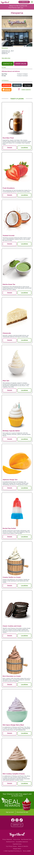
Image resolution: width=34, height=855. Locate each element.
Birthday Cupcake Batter (11, 431)
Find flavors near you (16, 7)
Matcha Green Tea (9, 284)
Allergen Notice (17, 848)
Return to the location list (18, 6)
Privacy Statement (7, 839)
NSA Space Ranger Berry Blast (13, 725)
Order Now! (24, 2)
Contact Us (7, 64)
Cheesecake (7, 333)
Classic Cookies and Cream (12, 626)
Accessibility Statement (22, 841)
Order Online (20, 64)
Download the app (22, 812)
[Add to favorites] (30, 17)
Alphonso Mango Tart (10, 479)
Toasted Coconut (8, 235)
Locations (24, 147)
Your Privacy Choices (11, 846)
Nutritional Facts (10, 841)
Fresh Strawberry (9, 188)
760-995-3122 (6, 58)
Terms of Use (16, 839)
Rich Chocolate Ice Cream (12, 676)
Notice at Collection (23, 846)
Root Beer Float (8, 138)
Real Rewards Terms (26, 839)
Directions (5, 48)
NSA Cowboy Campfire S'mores (14, 774)
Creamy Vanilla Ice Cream (12, 577)
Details (9, 147)
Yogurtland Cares (17, 844)
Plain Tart (6, 380)
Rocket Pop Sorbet (9, 528)
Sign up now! (10, 812)
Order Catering (26, 89)
